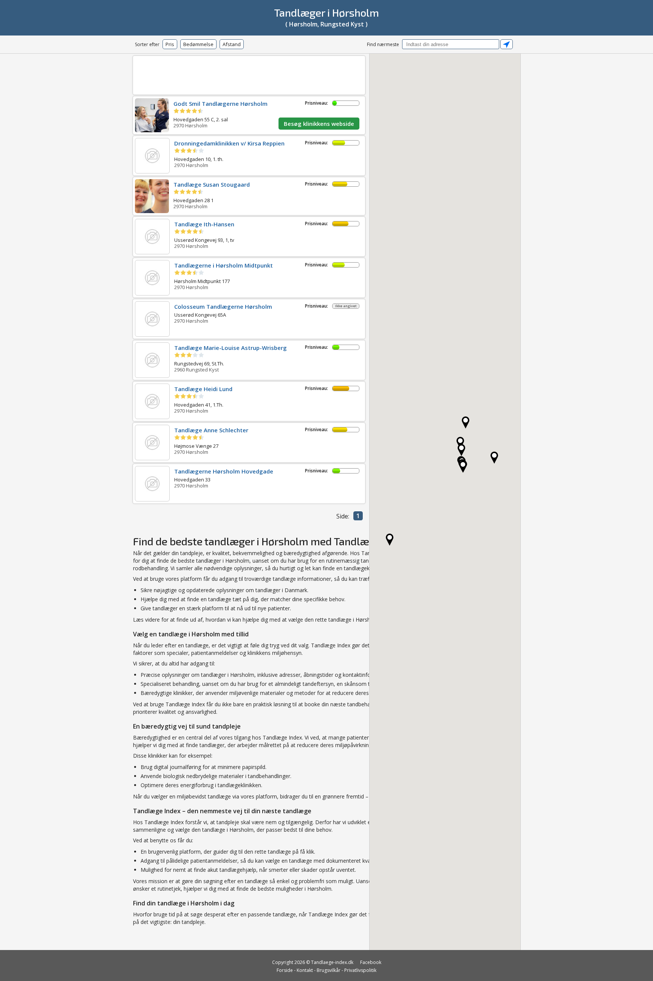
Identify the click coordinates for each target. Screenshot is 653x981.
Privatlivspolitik (360, 970)
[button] (389, 540)
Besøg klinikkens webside (319, 123)
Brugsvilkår (328, 970)
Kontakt (305, 970)
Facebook (370, 962)
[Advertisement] (249, 74)
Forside (285, 970)
